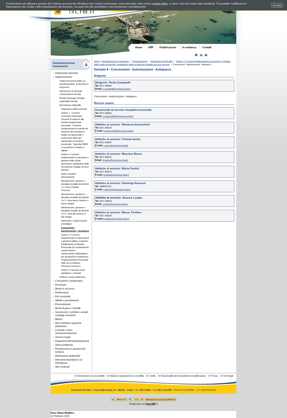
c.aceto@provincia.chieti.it (115, 145)
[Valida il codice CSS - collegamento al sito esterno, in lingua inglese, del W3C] (135, 400)
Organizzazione (139, 61)
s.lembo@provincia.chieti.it (115, 204)
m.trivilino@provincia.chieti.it (116, 219)
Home (97, 61)
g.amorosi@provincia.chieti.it (116, 189)
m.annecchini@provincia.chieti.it (118, 131)
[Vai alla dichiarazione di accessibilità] (160, 400)
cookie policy (160, 3)
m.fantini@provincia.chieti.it (116, 175)
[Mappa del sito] (201, 55)
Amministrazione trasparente (115, 61)
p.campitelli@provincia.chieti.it (116, 89)
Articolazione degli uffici (162, 61)
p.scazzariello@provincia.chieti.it (117, 116)
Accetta (277, 5)
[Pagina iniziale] (196, 55)
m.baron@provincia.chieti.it (115, 160)
